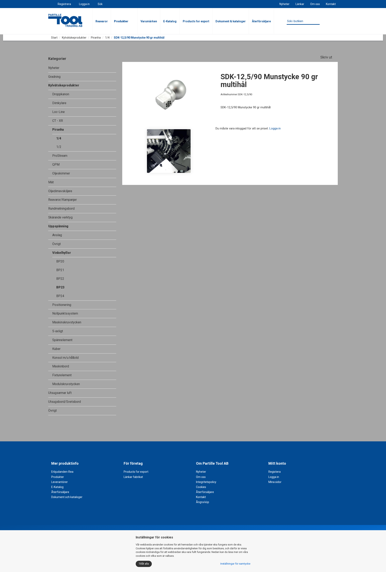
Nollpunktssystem (65, 313)
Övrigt (56, 244)
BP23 (60, 287)
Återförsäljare (261, 21)
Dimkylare (59, 103)
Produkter (121, 21)
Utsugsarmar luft (60, 393)
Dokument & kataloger (231, 21)
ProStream (59, 156)
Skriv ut (326, 57)
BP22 (60, 279)
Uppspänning (58, 226)
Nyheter (284, 4)
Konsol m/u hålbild (65, 358)
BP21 (60, 270)
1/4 (107, 37)
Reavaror (101, 21)
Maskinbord (60, 366)
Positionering (61, 305)
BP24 (60, 296)
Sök (100, 4)
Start (53, 37)
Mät (51, 182)
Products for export (196, 21)
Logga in (84, 4)
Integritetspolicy (206, 482)
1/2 (58, 147)
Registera (274, 471)
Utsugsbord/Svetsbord (64, 402)
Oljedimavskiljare (60, 191)
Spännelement (62, 340)
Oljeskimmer (61, 173)
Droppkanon (60, 94)
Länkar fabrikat (133, 477)
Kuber (56, 349)
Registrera (64, 4)
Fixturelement (62, 375)
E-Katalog (170, 21)
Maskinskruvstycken (66, 322)
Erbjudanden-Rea (62, 471)
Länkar (300, 4)
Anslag (57, 235)
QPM (56, 164)
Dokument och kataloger (66, 497)
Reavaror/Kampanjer (62, 200)
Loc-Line (58, 112)
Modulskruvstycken (66, 384)
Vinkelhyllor (61, 253)
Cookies (201, 487)
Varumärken (149, 21)
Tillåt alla (144, 563)
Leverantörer (59, 482)
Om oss (315, 4)
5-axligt (57, 331)
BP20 (60, 261)
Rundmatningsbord (61, 208)
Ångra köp (202, 502)
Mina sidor (274, 482)
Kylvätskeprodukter (74, 37)
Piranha (96, 37)
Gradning (54, 77)
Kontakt (331, 4)
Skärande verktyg (60, 217)
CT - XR (57, 121)
